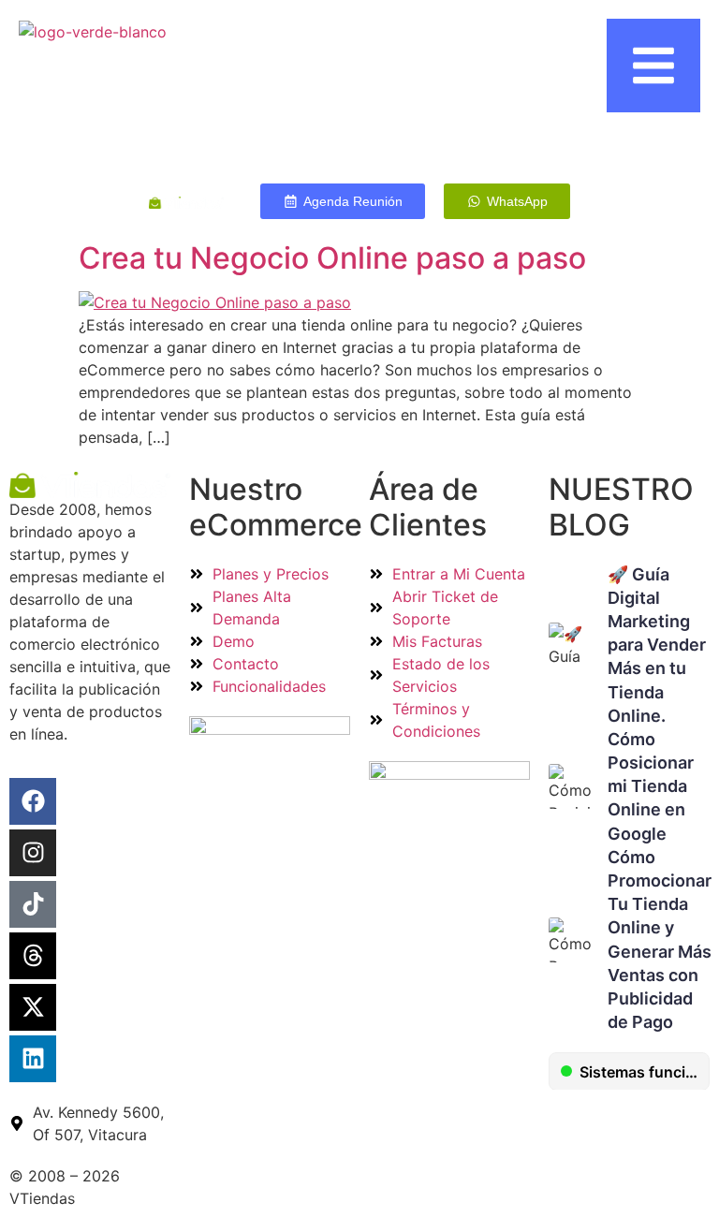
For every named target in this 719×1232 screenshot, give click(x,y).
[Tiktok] (32, 904)
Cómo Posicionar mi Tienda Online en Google (651, 786)
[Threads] (32, 955)
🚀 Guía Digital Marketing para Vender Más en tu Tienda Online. (657, 645)
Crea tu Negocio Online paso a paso (332, 258)
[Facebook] (32, 801)
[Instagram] (32, 852)
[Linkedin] (32, 1058)
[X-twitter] (32, 1007)
